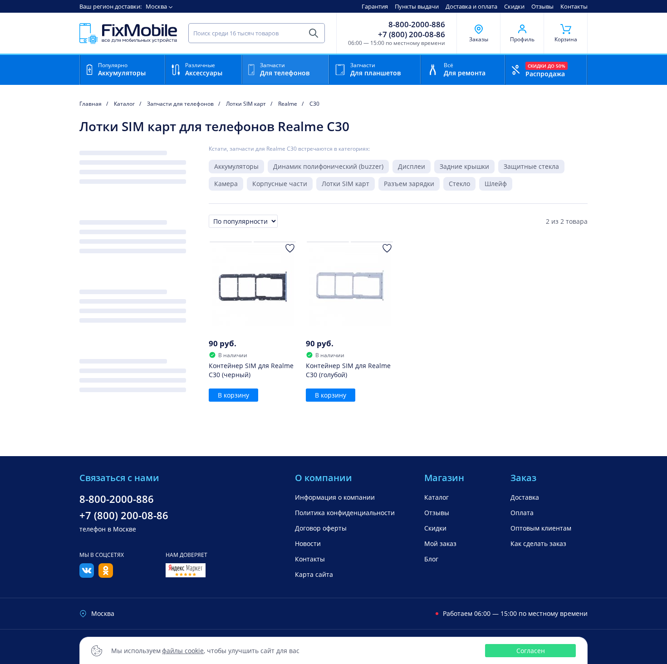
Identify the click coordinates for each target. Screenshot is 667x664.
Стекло (459, 183)
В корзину (233, 395)
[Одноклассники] (105, 575)
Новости (308, 543)
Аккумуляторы (236, 166)
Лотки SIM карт (345, 183)
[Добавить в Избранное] (290, 248)
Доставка (524, 497)
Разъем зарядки (409, 183)
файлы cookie (183, 650)
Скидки (514, 6)
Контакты (574, 6)
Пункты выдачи (417, 6)
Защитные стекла (531, 166)
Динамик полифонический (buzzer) (328, 166)
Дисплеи (411, 166)
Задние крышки (464, 166)
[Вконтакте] (86, 575)
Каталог (436, 497)
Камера (226, 183)
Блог (431, 559)
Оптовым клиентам (540, 528)
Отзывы (542, 6)
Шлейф (496, 183)
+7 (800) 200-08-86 (411, 34)
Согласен (530, 650)
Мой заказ (440, 543)
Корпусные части (279, 183)
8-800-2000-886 (416, 25)
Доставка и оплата (471, 6)
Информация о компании (335, 497)
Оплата (522, 512)
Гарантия (375, 6)
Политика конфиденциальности (345, 512)
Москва (156, 6)
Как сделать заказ (538, 543)
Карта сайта (314, 574)
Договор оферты (321, 528)
